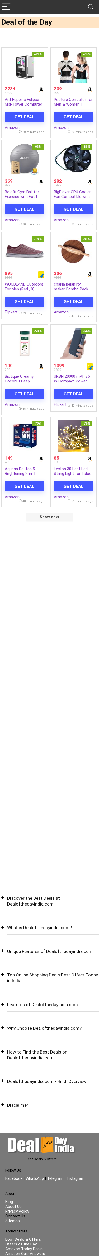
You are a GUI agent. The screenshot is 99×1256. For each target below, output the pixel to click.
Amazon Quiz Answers (25, 1253)
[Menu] (6, 7)
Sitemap (12, 1220)
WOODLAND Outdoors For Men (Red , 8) (24, 286)
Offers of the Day (21, 1244)
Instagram (74, 1178)
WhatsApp (35, 1178)
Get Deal (24, 116)
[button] (49, 905)
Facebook (14, 1178)
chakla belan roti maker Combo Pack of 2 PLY (71, 289)
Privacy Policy (17, 1211)
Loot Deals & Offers (23, 1239)
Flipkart (11, 312)
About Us (13, 1206)
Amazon (12, 127)
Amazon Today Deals (24, 1248)
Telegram (55, 1178)
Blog (9, 1201)
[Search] (90, 7)
